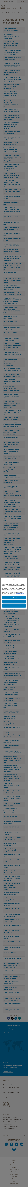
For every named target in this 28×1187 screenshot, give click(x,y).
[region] (14, 593)
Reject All (14, 601)
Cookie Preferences (14, 605)
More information (20, 593)
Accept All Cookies (14, 597)
